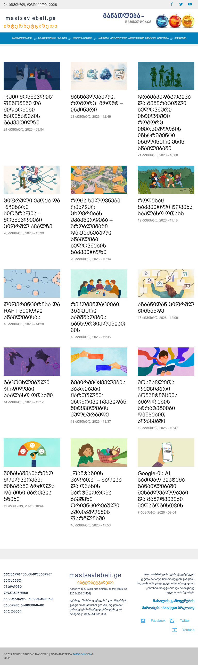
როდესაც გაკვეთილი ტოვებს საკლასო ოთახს (165, 207)
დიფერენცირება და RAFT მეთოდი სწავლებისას (32, 310)
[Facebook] (171, 4)
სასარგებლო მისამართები (28, 599)
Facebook (158, 621)
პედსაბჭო (13, 580)
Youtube (188, 630)
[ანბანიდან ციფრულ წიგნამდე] (166, 283)
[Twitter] (180, 4)
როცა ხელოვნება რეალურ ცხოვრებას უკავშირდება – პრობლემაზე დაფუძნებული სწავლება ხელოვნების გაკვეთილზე (95, 226)
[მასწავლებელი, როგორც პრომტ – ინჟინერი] (99, 76)
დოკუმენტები (16, 593)
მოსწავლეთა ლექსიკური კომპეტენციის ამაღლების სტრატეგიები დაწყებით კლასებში (158, 401)
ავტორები (13, 587)
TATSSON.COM (82, 654)
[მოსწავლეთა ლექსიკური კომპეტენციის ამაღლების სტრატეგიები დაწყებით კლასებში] (166, 361)
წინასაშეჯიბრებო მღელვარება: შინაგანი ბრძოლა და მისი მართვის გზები (29, 486)
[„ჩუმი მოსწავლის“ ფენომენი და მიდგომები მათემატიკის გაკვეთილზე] (32, 76)
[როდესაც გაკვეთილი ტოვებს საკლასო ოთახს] (166, 180)
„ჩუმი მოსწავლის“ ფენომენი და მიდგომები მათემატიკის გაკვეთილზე (29, 109)
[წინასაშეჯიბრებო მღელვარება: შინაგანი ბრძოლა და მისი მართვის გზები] (32, 452)
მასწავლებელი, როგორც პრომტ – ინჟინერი (97, 103)
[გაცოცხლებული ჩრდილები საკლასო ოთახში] (32, 361)
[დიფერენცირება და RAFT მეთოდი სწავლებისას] (32, 283)
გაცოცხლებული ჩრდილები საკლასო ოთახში (28, 388)
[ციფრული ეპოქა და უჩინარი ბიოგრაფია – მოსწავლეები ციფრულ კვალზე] (32, 180)
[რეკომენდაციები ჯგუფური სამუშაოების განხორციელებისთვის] (99, 283)
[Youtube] (189, 4)
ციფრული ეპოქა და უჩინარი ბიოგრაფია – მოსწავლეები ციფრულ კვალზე (32, 213)
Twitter (185, 621)
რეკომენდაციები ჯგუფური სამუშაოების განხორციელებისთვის (98, 317)
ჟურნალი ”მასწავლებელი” (28, 574)
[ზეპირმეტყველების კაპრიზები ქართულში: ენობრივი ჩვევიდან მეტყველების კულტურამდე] (99, 361)
